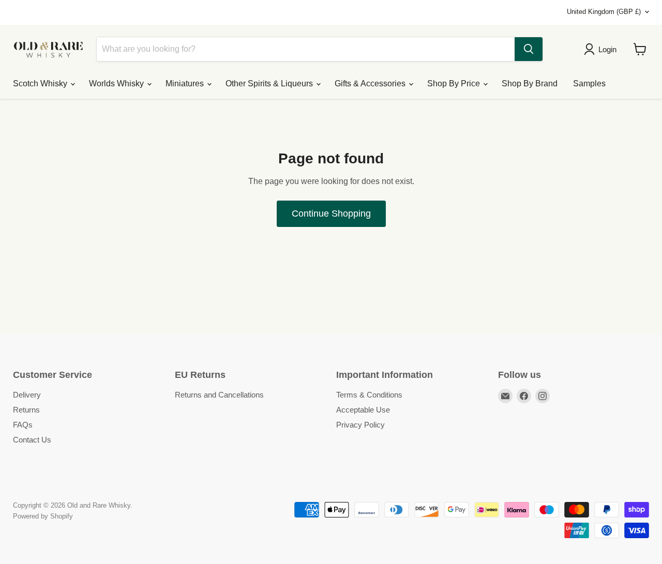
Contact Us (32, 439)
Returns (26, 409)
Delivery (27, 394)
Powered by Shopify (43, 516)
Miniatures (186, 83)
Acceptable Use (363, 409)
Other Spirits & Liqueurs (270, 83)
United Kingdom (604, 12)
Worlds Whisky (117, 83)
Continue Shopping (331, 213)
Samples (589, 83)
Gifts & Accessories (371, 83)
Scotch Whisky (41, 83)
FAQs (23, 424)
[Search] (529, 49)
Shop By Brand (530, 83)
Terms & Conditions (369, 394)
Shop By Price (454, 83)
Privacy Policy (360, 424)
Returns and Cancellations (219, 394)
